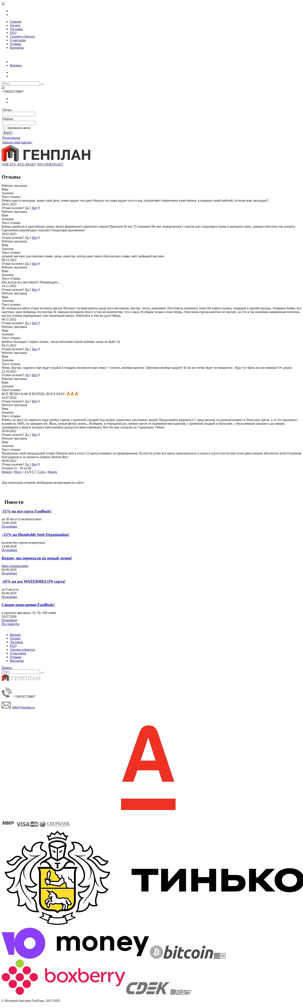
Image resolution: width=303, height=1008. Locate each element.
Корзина (16, 65)
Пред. (18, 472)
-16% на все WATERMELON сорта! (33, 581)
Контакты (17, 47)
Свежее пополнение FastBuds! (28, 605)
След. (42, 472)
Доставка (16, 29)
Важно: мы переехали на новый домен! (37, 558)
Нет (34, 208)
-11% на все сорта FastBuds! (27, 511)
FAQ (13, 32)
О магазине (18, 40)
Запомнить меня (18, 128)
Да (27, 208)
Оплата (15, 25)
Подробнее (9, 526)
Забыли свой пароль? (17, 142)
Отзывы (15, 44)
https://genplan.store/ (15, 566)
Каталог (15, 634)
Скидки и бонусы (22, 36)
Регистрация (11, 137)
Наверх (7, 667)
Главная (15, 21)
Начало (7, 472)
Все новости (10, 624)
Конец (52, 472)
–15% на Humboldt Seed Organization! (35, 534)
